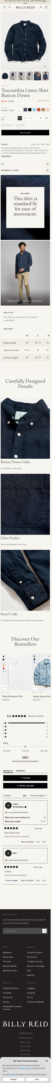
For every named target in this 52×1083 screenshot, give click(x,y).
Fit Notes (20, 125)
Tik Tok (30, 997)
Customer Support (34, 952)
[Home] (25, 7)
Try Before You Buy (34, 961)
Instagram (31, 988)
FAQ (29, 970)
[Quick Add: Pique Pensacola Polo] (4, 687)
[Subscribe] (44, 931)
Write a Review (30, 786)
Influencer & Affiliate (35, 1002)
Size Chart (7, 125)
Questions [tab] (20, 771)
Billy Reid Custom (10, 970)
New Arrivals (8, 957)
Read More (6, 156)
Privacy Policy (25, 1046)
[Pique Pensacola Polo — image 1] (16, 672)
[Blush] (47, 109)
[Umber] (38, 109)
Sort (25, 795)
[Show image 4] (29, 75)
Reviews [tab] (8, 771)
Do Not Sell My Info (25, 1038)
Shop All (4, 85)
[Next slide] (47, 677)
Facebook (31, 992)
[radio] (3, 656)
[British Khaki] (43, 109)
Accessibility (25, 1054)
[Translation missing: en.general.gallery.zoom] (45, 66)
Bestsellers (7, 952)
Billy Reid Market (10, 966)
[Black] (29, 109)
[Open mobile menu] (4, 7)
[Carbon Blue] (25, 109)
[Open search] (10, 7)
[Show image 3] (21, 75)
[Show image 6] (45, 75)
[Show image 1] (5, 75)
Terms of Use (25, 1042)
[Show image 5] (37, 75)
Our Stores (7, 992)
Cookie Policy (25, 1050)
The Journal (7, 997)
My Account (32, 957)
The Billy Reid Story (10, 988)
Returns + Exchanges (35, 966)
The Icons (7, 961)
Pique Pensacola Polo (12, 696)
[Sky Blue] (34, 109)
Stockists (30, 975)
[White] (21, 109)
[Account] (41, 7)
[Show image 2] (13, 75)
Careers (6, 1002)
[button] (25, 723)
